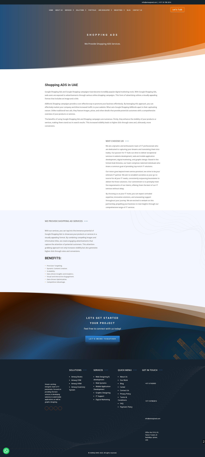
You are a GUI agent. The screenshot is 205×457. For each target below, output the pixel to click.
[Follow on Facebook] (42, 2)
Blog (128, 10)
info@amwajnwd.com (149, 2)
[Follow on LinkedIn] (55, 2)
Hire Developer (104, 10)
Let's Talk (177, 9)
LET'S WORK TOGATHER (102, 339)
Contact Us (137, 10)
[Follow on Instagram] (46, 2)
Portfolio (92, 10)
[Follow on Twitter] (50, 2)
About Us (59, 10)
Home (51, 10)
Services (68, 10)
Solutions (80, 10)
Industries (118, 10)
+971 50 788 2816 (165, 2)
